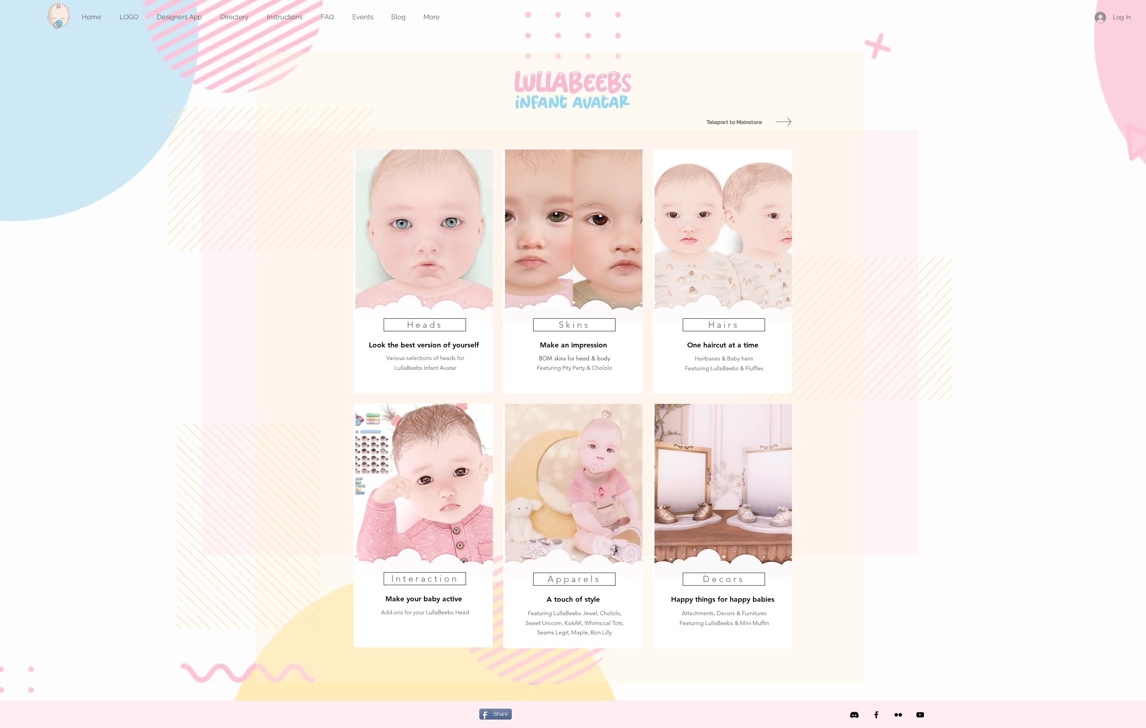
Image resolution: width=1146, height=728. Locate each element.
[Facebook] (876, 714)
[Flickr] (898, 714)
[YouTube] (920, 714)
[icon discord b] (854, 714)
